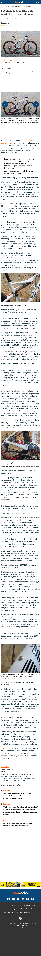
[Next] (36, 104)
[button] (20, 108)
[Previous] (5, 104)
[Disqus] (20, 856)
